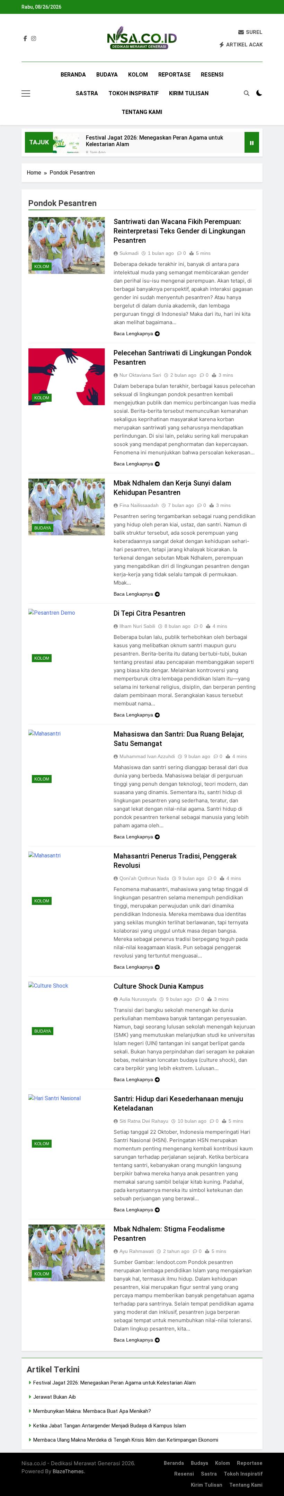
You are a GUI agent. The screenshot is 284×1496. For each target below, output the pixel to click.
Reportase (174, 74)
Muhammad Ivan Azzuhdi (147, 756)
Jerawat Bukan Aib (54, 1397)
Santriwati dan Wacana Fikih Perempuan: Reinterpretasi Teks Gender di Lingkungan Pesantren (179, 230)
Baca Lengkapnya (133, 333)
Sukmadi (129, 253)
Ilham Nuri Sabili (137, 626)
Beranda (73, 74)
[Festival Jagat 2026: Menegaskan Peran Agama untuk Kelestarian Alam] (66, 147)
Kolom (138, 74)
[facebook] (25, 39)
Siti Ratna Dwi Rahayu (143, 1121)
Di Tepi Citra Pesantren (149, 613)
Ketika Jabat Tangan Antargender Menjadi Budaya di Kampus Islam (109, 1426)
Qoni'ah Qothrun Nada (144, 878)
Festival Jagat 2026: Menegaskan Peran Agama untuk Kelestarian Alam (154, 141)
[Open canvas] (25, 93)
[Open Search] (246, 93)
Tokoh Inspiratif (133, 93)
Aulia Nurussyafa (138, 999)
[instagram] (33, 39)
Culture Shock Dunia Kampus (159, 986)
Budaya (107, 74)
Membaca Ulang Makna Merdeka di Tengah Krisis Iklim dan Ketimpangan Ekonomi (125, 1440)
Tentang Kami (142, 112)
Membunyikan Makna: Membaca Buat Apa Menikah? (92, 1411)
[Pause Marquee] (252, 142)
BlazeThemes (68, 1471)
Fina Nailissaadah (139, 505)
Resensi (212, 74)
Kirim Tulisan (188, 93)
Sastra (87, 93)
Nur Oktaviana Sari (140, 375)
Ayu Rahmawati (136, 1251)
